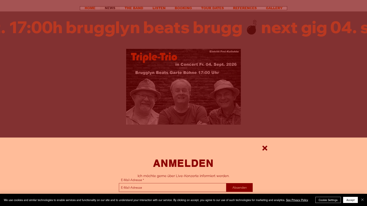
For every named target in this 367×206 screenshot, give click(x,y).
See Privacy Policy (297, 200)
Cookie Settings (328, 200)
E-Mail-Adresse (131, 179)
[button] (264, 148)
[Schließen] (362, 200)
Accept (350, 200)
